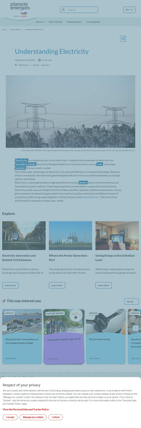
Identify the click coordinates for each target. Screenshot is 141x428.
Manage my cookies (33, 417)
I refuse (55, 417)
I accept (10, 417)
